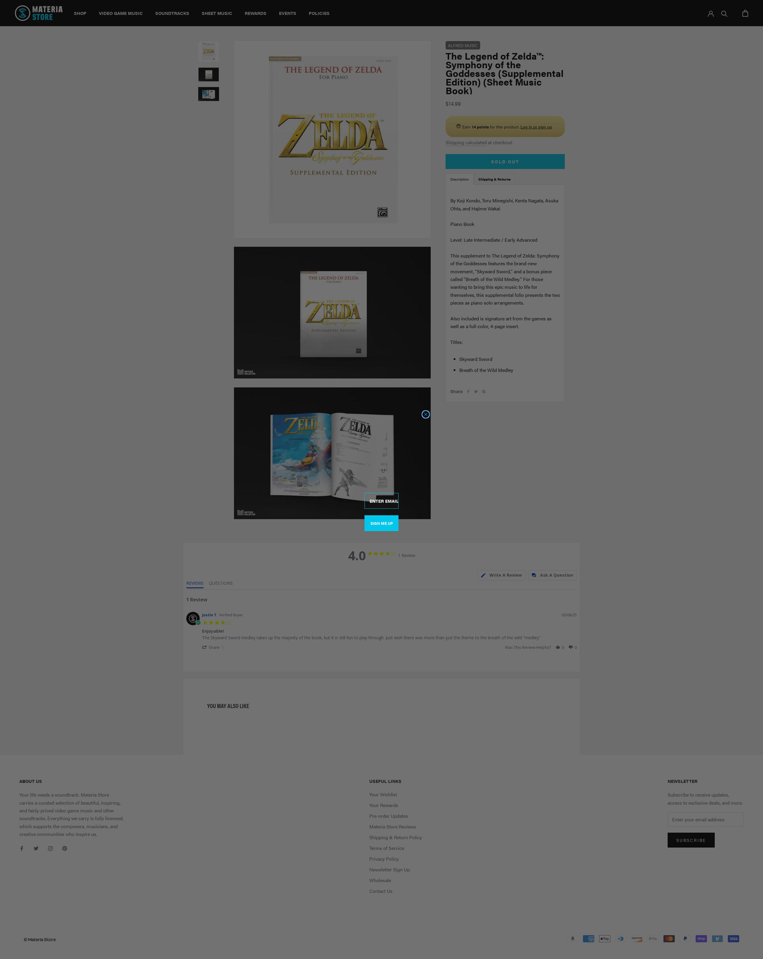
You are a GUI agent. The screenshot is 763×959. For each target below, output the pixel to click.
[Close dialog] (425, 414)
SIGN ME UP (381, 523)
